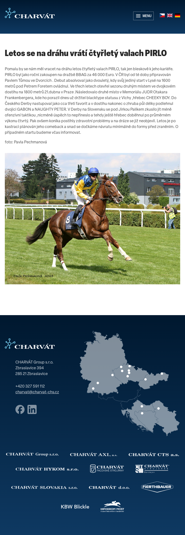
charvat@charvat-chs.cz (37, 392)
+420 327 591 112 (30, 387)
